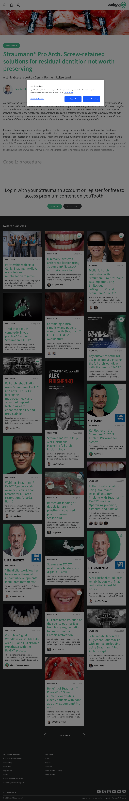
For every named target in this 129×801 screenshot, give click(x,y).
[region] (65, 93)
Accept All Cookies (92, 99)
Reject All (73, 99)
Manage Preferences (37, 99)
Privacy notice (68, 92)
